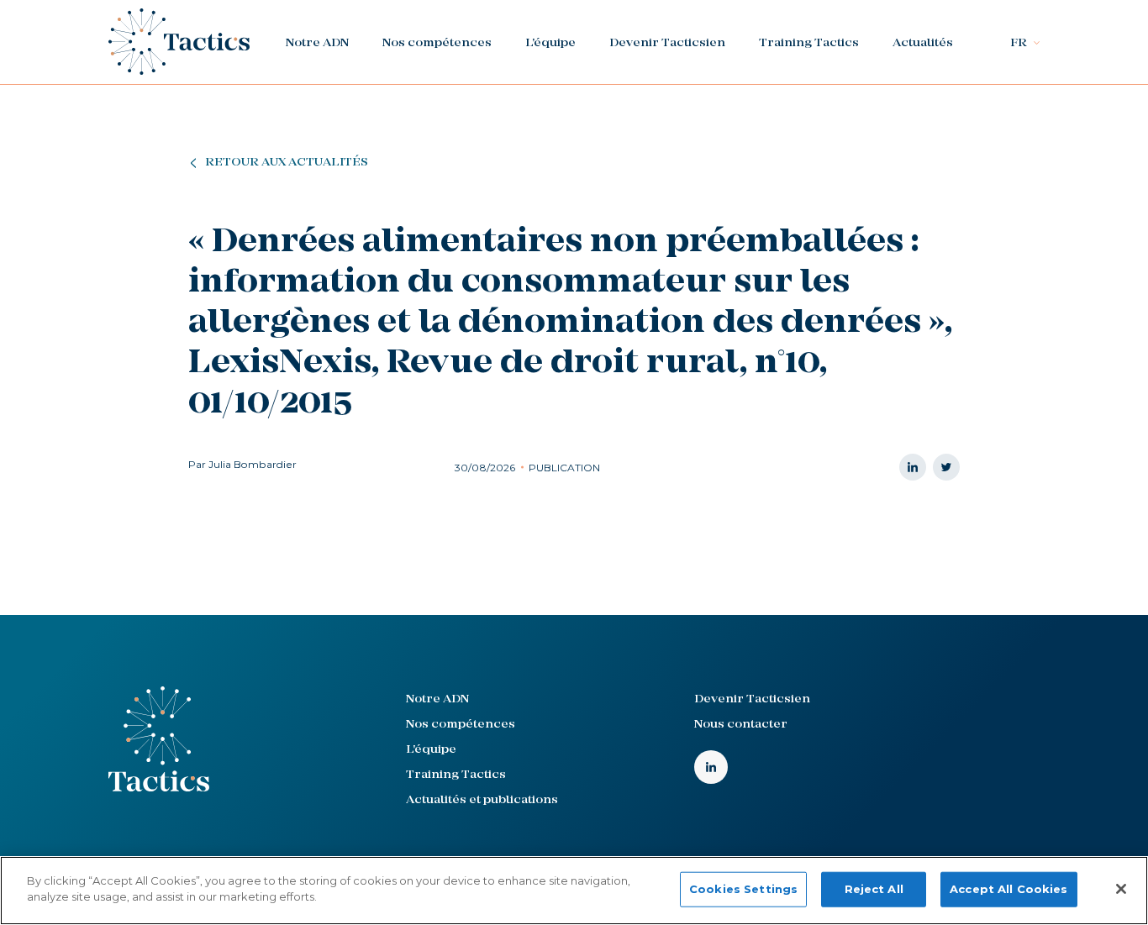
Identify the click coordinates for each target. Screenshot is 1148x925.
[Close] (1121, 888)
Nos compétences (437, 43)
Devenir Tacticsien (667, 43)
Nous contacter (740, 724)
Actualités (923, 43)
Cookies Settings (743, 889)
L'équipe (550, 43)
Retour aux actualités (286, 162)
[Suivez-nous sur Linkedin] (711, 767)
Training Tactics (809, 43)
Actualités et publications (482, 800)
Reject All (874, 889)
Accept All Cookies (1008, 889)
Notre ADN (317, 43)
